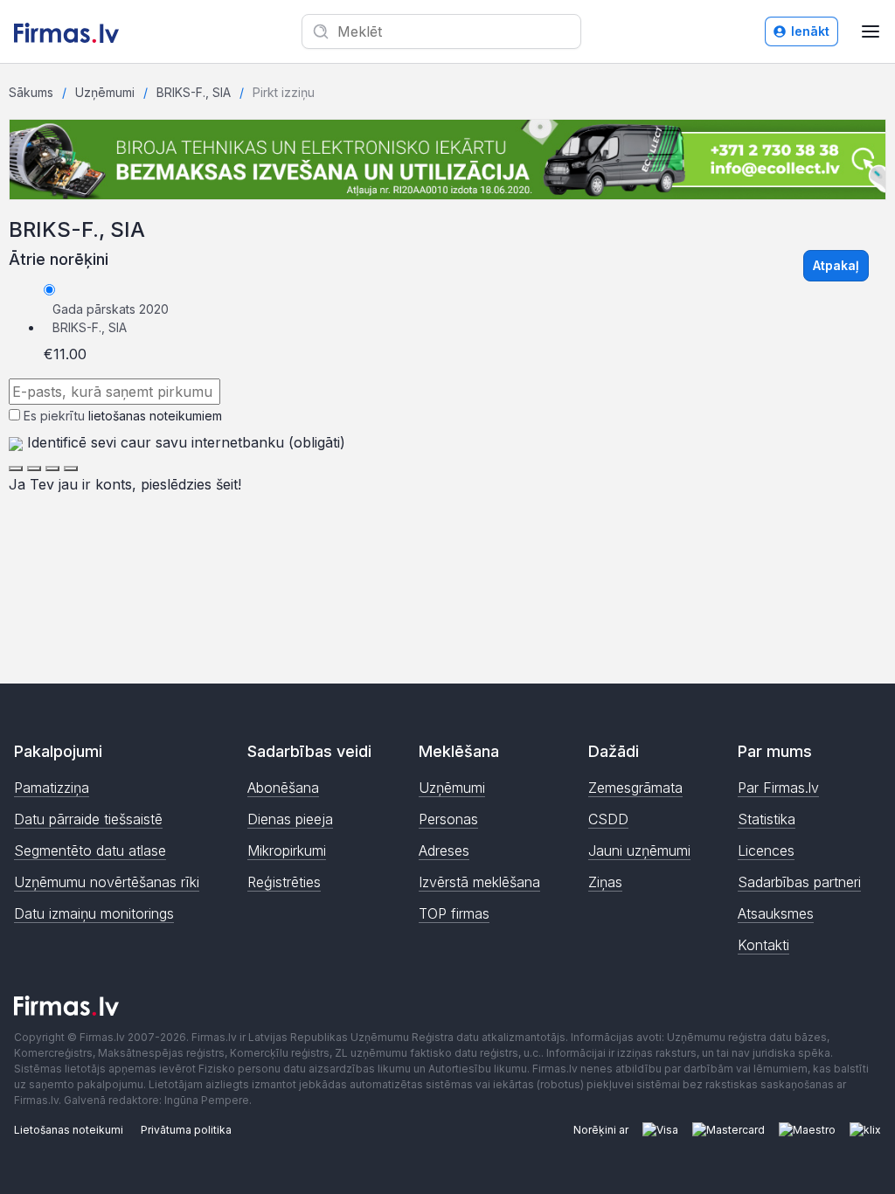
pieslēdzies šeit (189, 484)
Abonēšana (283, 787)
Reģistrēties (284, 882)
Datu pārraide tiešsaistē (88, 819)
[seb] (34, 468)
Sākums (31, 92)
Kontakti (763, 945)
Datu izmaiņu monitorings (94, 913)
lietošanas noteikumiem (155, 415)
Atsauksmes (776, 913)
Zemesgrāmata (635, 787)
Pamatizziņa (51, 787)
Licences (766, 850)
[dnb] (52, 468)
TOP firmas (454, 913)
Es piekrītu (123, 415)
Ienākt (810, 31)
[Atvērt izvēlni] (870, 31)
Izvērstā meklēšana (479, 882)
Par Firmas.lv (778, 787)
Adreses (444, 850)
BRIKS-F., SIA (193, 92)
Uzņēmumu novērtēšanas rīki (106, 882)
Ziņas (605, 882)
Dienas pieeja (290, 819)
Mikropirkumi (286, 850)
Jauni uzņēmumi (639, 850)
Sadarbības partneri (799, 882)
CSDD (608, 819)
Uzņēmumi (105, 92)
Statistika (766, 819)
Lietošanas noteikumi (68, 1129)
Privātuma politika (186, 1129)
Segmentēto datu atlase (90, 850)
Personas (448, 819)
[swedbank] (16, 468)
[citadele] (71, 468)
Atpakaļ (836, 265)
